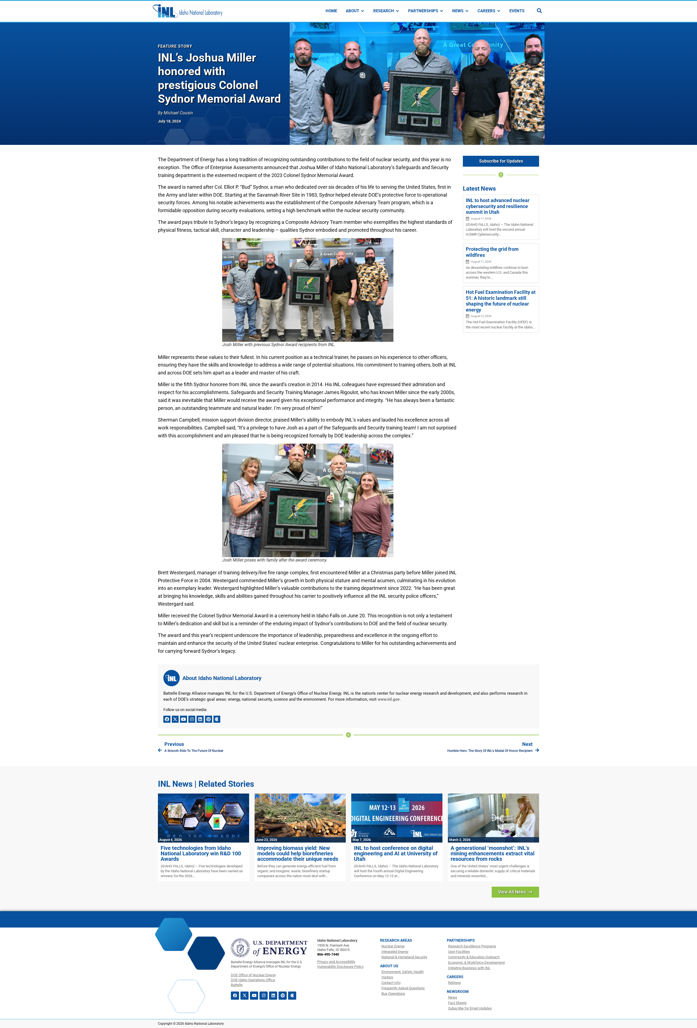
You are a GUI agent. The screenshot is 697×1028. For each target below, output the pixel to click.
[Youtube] (183, 719)
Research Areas (396, 940)
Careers (455, 977)
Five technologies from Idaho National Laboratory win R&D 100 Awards (201, 853)
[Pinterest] (208, 719)
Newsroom (458, 991)
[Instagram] (191, 719)
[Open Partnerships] (441, 11)
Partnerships (461, 940)
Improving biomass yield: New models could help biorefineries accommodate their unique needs (297, 853)
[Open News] (467, 11)
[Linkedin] (200, 719)
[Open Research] (397, 11)
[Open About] (362, 11)
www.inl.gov (389, 699)
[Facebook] (166, 719)
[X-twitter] (175, 719)
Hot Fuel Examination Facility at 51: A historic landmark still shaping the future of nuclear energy (501, 301)
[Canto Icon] (217, 719)
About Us (389, 966)
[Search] (539, 10)
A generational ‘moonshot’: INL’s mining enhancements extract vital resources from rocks (492, 853)
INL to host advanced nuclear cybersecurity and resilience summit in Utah (498, 206)
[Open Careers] (499, 11)
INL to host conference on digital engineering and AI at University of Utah (396, 853)
